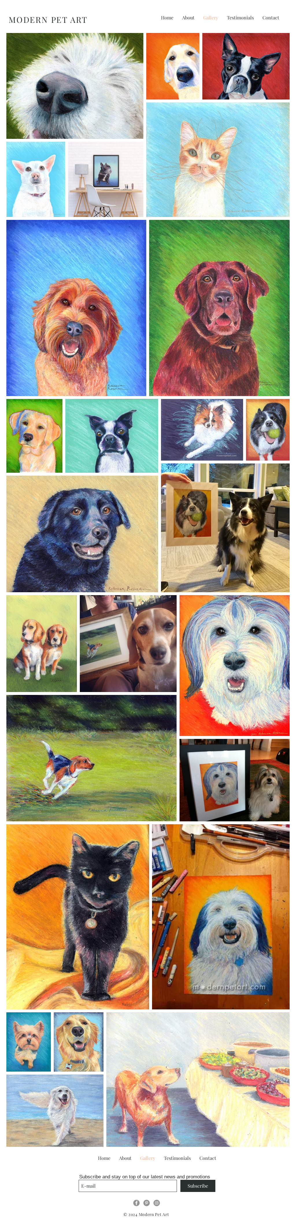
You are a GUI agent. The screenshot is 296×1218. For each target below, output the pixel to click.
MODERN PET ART (48, 19)
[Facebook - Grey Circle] (136, 1203)
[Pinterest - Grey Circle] (146, 1203)
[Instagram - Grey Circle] (156, 1203)
